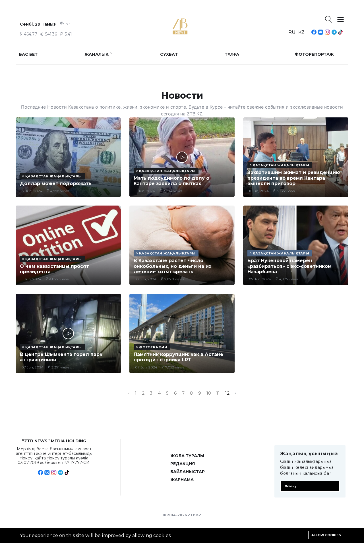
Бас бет (28, 54)
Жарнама (182, 479)
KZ (301, 32)
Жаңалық (96, 54)
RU (291, 32)
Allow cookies (326, 535)
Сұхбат (169, 54)
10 (208, 393)
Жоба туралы (187, 455)
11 (218, 393)
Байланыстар (187, 471)
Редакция (182, 463)
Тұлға (232, 54)
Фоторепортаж (314, 54)
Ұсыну (291, 486)
